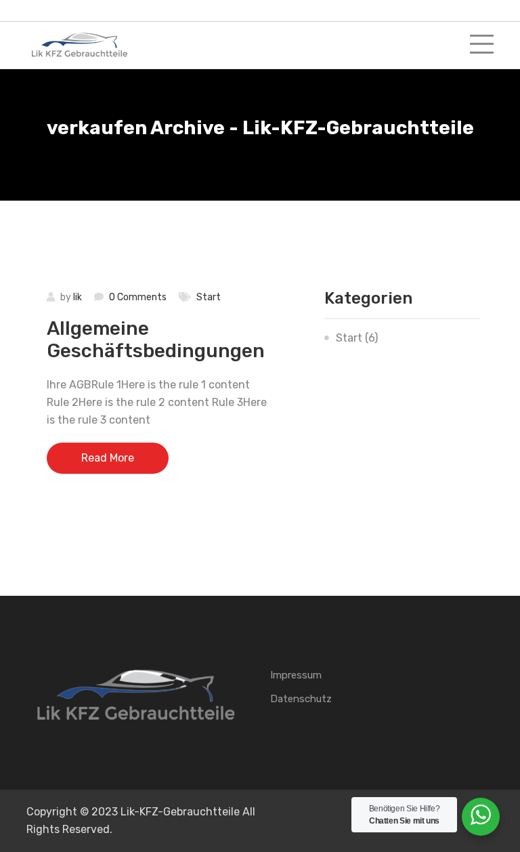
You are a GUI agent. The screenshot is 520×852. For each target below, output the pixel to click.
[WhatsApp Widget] (481, 815)
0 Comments (138, 297)
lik (77, 297)
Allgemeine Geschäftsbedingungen (156, 340)
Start (208, 297)
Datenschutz (301, 699)
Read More (107, 457)
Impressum (296, 675)
